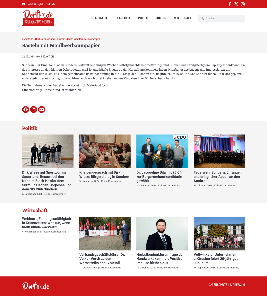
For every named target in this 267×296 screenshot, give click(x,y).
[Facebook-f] (230, 4)
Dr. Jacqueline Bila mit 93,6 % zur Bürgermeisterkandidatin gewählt (159, 176)
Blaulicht (123, 18)
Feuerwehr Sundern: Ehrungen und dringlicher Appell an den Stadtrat (218, 176)
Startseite (99, 18)
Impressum (237, 285)
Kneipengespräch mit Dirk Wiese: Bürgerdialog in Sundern (104, 174)
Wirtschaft (183, 18)
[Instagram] (243, 4)
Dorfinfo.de (27, 39)
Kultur (161, 18)
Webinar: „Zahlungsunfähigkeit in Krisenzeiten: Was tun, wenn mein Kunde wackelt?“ (46, 223)
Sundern (61, 39)
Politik (143, 18)
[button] (25, 109)
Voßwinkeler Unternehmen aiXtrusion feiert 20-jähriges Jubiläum (216, 258)
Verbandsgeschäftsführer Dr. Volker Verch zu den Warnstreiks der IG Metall (102, 258)
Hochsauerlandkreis (45, 39)
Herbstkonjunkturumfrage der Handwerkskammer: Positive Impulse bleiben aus (160, 258)
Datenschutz (218, 285)
